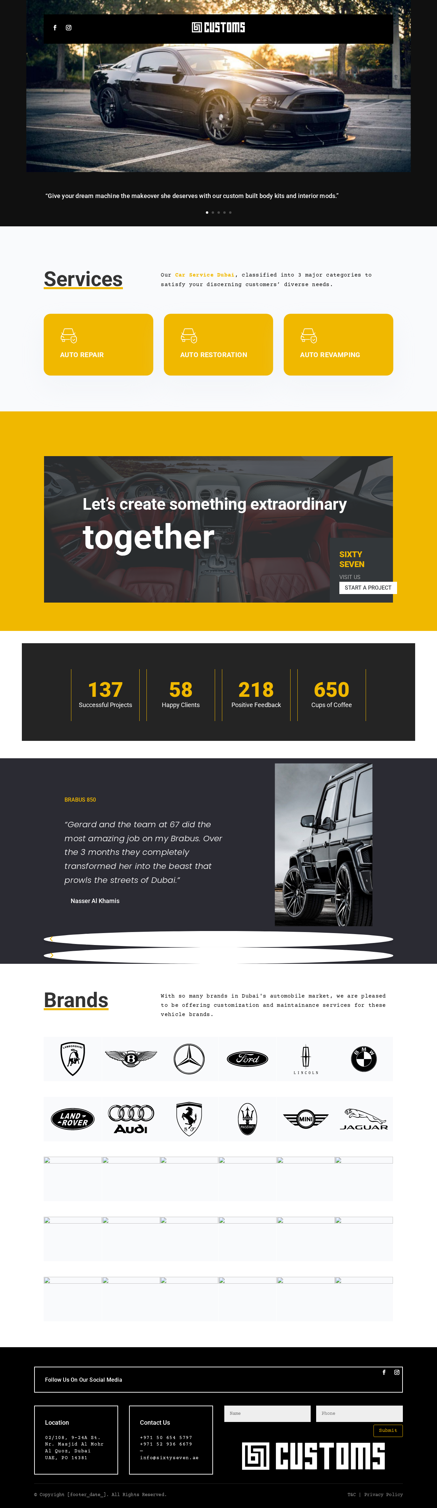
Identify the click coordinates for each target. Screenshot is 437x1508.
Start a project (368, 587)
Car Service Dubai (205, 275)
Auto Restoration (213, 355)
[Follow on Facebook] (55, 27)
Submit (388, 1431)
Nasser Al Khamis (95, 900)
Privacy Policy (382, 1495)
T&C (352, 1495)
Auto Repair (82, 355)
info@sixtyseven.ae (169, 1458)
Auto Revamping (330, 355)
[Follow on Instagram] (68, 27)
